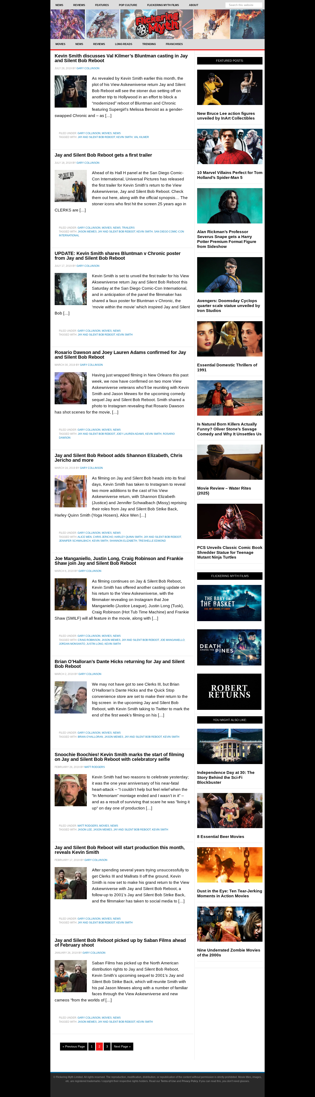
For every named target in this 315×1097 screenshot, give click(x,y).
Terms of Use (168, 1081)
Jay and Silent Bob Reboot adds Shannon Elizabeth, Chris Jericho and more (118, 458)
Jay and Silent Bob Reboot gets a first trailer (103, 155)
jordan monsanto (72, 643)
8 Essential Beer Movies (220, 836)
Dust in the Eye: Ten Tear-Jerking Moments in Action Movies (229, 893)
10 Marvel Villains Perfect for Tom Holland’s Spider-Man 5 (229, 175)
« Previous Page (74, 1046)
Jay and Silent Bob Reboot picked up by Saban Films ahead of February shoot (120, 943)
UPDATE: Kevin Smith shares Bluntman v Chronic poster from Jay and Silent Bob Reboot (118, 256)
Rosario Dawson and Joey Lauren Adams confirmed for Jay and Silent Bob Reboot (120, 355)
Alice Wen (85, 536)
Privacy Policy (190, 1081)
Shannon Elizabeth (123, 540)
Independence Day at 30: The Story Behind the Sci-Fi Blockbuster (226, 777)
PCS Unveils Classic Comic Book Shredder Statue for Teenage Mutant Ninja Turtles (229, 552)
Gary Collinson (89, 133)
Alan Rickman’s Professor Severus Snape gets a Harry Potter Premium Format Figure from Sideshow (226, 239)
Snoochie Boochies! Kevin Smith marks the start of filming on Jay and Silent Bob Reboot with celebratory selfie (119, 757)
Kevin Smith (124, 137)
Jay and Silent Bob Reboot (96, 137)
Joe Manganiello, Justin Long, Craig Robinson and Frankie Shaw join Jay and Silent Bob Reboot (119, 561)
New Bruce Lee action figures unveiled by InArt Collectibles (226, 116)
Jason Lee (85, 829)
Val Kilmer (141, 137)
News (117, 133)
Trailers (128, 227)
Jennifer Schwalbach (75, 540)
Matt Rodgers (88, 825)
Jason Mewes (87, 231)
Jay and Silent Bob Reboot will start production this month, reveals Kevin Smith (120, 850)
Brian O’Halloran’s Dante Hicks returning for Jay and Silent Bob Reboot (119, 664)
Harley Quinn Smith (128, 536)
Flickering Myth (157, 24)
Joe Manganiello (172, 639)
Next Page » (122, 1046)
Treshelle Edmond (152, 540)
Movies (107, 133)
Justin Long (94, 643)
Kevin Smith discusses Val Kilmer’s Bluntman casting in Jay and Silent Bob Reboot (121, 58)
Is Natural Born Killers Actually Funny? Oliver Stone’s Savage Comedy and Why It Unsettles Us (229, 429)
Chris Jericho (103, 536)
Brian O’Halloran (90, 736)
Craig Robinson (89, 639)
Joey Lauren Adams (130, 433)
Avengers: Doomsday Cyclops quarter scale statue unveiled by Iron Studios (228, 305)
